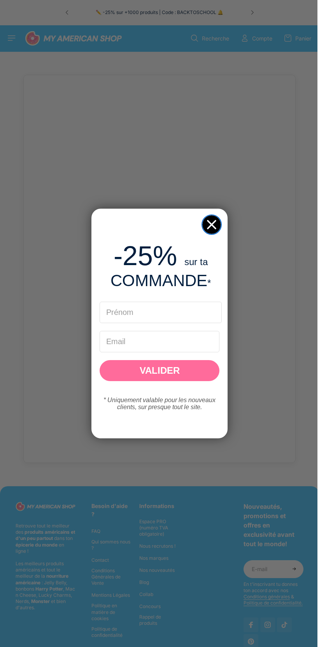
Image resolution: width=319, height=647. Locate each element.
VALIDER (158, 370)
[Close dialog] (209, 224)
